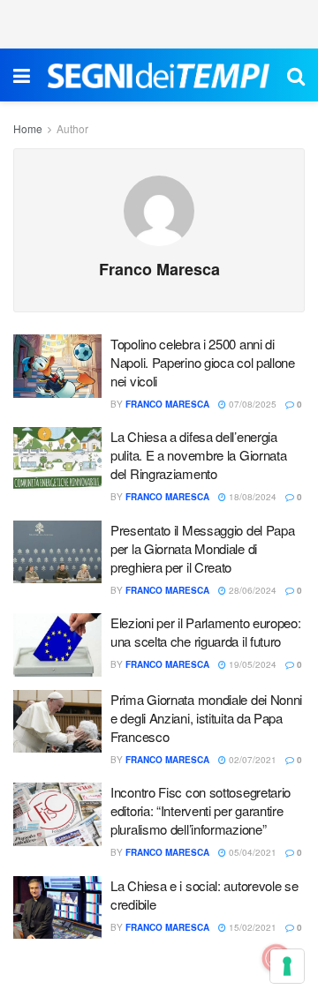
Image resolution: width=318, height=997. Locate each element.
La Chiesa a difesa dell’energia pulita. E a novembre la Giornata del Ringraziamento (198, 455)
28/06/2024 (251, 590)
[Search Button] (296, 75)
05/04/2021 (251, 852)
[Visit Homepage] (158, 75)
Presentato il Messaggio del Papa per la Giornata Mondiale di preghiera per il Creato (202, 548)
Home (27, 128)
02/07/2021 (251, 759)
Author (72, 128)
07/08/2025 (251, 404)
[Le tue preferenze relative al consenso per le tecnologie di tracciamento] (287, 966)
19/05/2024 (251, 664)
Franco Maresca (167, 404)
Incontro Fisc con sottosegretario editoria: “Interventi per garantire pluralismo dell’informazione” (200, 810)
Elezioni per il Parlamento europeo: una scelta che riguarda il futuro (205, 631)
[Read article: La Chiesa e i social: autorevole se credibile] (57, 908)
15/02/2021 (251, 927)
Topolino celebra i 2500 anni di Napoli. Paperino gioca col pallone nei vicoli (202, 362)
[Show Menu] (21, 75)
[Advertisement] (159, 22)
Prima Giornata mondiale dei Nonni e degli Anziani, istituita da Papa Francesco (206, 718)
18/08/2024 (251, 497)
